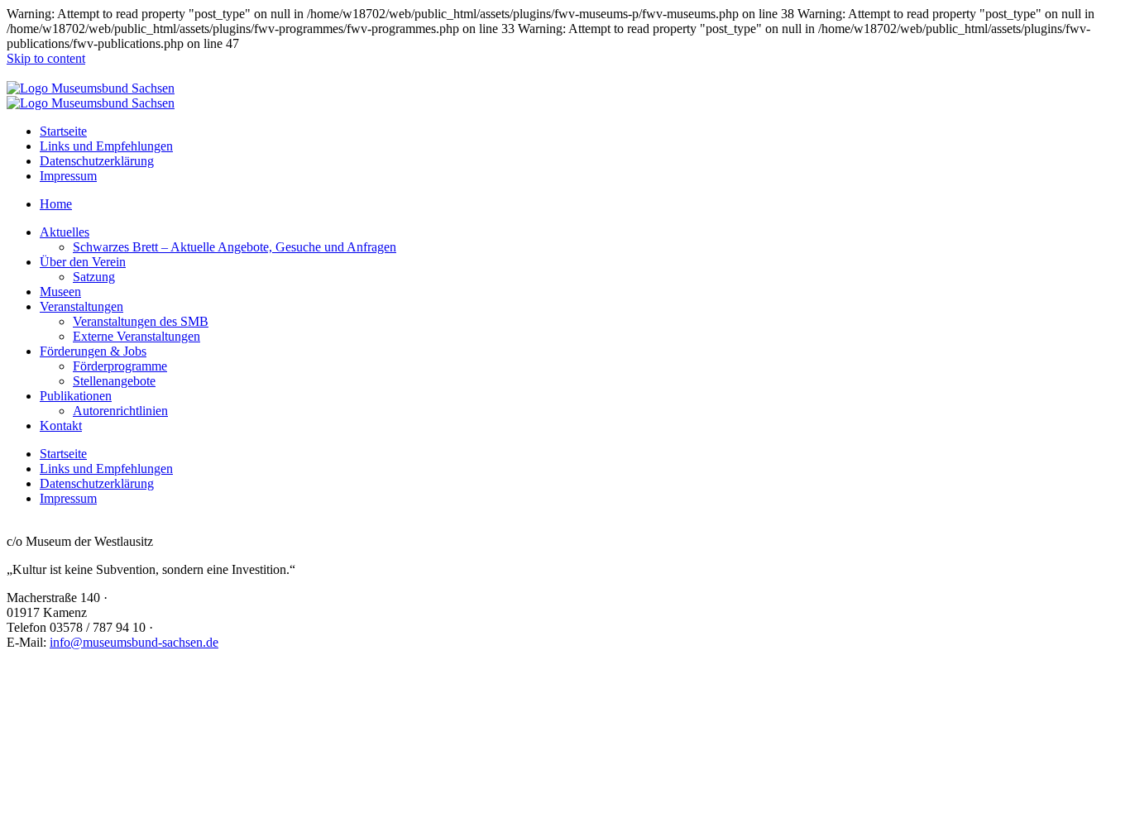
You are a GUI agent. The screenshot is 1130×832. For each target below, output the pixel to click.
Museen (60, 292)
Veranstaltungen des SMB (140, 321)
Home (56, 204)
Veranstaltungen (81, 306)
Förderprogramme (120, 366)
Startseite (63, 131)
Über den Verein (83, 262)
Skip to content (46, 58)
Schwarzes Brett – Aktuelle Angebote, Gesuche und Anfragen (234, 247)
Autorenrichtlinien (120, 411)
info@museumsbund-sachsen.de (134, 642)
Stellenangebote (114, 381)
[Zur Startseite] (91, 88)
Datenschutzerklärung (97, 161)
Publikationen (76, 396)
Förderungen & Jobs (93, 351)
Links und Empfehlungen (106, 146)
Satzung (94, 277)
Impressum (68, 176)
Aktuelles (64, 232)
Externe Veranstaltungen (136, 336)
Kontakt (61, 425)
